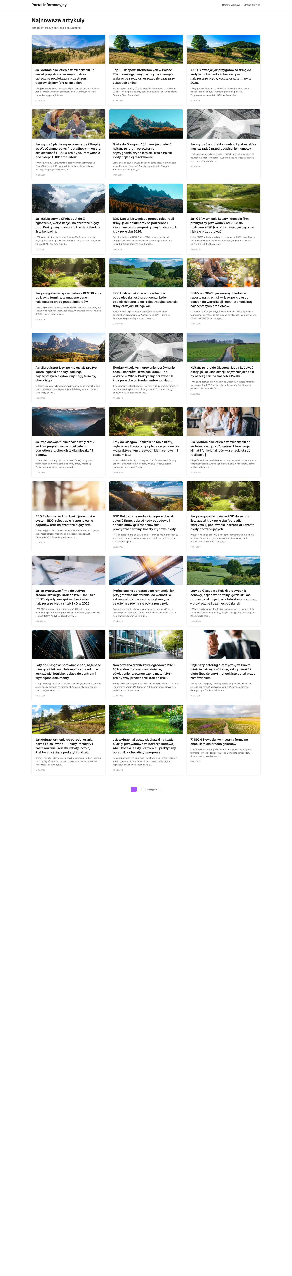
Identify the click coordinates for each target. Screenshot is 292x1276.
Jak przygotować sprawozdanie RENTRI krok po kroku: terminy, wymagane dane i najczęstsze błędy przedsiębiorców (68, 297)
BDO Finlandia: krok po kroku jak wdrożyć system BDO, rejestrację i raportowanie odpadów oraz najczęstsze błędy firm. (65, 521)
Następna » (153, 789)
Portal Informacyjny (49, 5)
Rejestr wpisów (231, 4)
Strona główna (251, 4)
